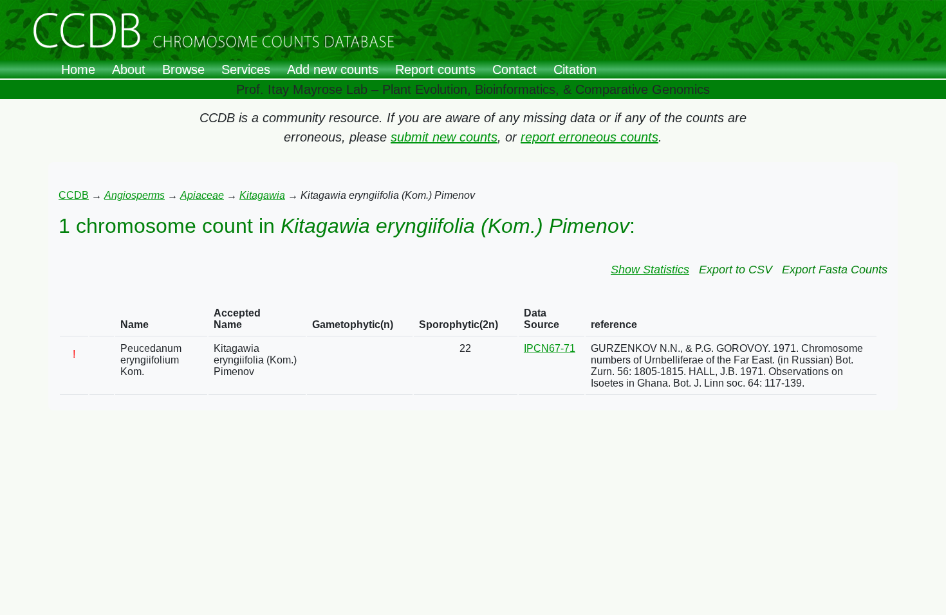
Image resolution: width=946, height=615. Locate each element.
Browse (183, 69)
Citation (575, 69)
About (128, 69)
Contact (514, 69)
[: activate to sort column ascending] (74, 319)
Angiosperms (134, 195)
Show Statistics (650, 269)
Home (78, 69)
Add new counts (332, 69)
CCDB (74, 195)
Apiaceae (202, 195)
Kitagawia (262, 195)
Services (245, 69)
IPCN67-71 (549, 348)
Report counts (435, 69)
